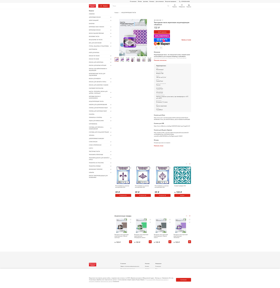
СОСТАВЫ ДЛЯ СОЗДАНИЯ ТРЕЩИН (99, 132)
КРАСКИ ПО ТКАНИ (94, 56)
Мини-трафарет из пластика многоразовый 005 (162, 186)
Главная (116, 12)
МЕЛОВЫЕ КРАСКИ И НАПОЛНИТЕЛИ (94, 97)
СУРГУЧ (91, 148)
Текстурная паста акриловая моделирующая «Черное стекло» (161, 236)
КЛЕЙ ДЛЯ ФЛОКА (94, 52)
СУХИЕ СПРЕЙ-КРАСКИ (95, 145)
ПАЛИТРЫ (91, 114)
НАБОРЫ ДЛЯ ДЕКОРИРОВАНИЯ (98, 104)
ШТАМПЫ (91, 172)
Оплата (140, 1)
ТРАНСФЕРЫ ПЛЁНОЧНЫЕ (96, 154)
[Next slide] (149, 37)
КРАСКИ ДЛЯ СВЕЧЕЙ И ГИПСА (97, 82)
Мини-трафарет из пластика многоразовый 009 (142, 186)
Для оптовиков (160, 1)
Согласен (183, 280)
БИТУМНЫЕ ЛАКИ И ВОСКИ (96, 27)
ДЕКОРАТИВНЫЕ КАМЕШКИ (96, 138)
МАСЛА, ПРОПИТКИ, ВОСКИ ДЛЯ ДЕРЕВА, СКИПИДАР (98, 92)
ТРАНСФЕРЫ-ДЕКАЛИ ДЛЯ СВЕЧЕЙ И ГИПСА (99, 158)
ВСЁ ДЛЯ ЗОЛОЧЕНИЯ (95, 43)
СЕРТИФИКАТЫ (93, 124)
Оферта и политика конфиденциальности (129, 266)
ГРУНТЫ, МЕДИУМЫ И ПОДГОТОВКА (99, 46)
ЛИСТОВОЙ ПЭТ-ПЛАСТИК (96, 88)
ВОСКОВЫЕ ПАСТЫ (94, 36)
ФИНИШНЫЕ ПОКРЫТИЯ (95, 169)
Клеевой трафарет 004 (180, 186)
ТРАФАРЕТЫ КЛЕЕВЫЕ (95, 166)
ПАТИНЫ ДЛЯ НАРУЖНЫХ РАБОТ (98, 111)
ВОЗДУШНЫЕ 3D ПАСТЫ (95, 39)
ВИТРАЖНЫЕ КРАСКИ (94, 30)
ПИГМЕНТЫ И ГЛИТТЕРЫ (95, 117)
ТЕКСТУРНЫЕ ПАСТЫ (94, 151)
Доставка (145, 1)
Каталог (105, 6)
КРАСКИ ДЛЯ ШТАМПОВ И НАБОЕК (98, 85)
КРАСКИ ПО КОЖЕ (94, 59)
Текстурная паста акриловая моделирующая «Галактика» (181, 236)
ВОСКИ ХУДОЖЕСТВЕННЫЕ (96, 33)
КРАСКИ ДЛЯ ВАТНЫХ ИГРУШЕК (97, 65)
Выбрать (182, 195)
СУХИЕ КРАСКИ (93, 142)
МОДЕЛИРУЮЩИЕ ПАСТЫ (128, 12)
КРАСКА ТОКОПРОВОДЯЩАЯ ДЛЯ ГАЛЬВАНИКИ (98, 176)
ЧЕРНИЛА (91, 135)
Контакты (151, 1)
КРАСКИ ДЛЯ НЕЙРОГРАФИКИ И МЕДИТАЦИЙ (98, 69)
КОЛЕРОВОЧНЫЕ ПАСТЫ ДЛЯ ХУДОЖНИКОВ (97, 74)
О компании (133, 1)
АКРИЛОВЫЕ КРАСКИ (95, 17)
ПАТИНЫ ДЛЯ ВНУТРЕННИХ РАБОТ (98, 108)
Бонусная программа (170, 1)
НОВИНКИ (92, 14)
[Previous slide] (117, 37)
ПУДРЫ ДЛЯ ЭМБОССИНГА (96, 120)
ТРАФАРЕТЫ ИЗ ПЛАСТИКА (96, 163)
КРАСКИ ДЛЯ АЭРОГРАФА (96, 62)
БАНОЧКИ (91, 23)
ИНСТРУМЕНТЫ (93, 49)
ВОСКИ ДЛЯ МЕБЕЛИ (95, 78)
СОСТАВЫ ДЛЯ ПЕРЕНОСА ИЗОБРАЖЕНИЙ (96, 128)
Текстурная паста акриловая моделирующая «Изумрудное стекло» (141, 236)
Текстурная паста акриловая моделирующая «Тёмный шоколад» (121, 236)
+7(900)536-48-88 (185, 1)
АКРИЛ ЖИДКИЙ (93, 20)
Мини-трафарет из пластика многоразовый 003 (122, 186)
